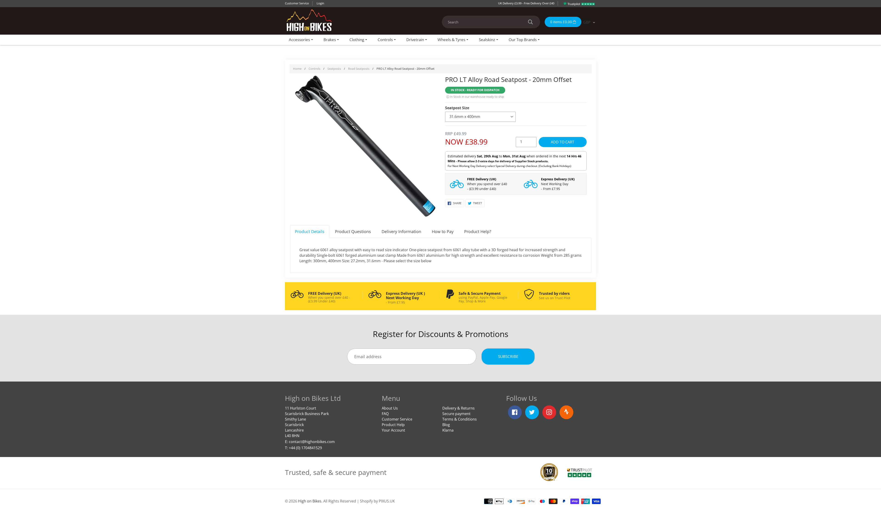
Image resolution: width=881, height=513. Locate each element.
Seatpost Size (457, 107)
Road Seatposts (358, 69)
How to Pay (443, 231)
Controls (314, 69)
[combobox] (491, 22)
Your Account (393, 430)
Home (297, 69)
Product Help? (477, 231)
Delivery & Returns (458, 408)
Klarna (448, 430)
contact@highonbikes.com (312, 441)
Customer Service (297, 3)
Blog (446, 424)
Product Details (309, 231)
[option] (365, 147)
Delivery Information (401, 231)
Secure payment (456, 413)
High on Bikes (309, 501)
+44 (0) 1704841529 (305, 447)
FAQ (385, 413)
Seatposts (334, 69)
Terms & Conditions (459, 419)
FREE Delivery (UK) (481, 179)
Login (320, 3)
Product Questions (353, 231)
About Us (390, 408)
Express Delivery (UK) (558, 179)
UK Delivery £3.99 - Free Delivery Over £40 (526, 3)
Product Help (393, 424)
